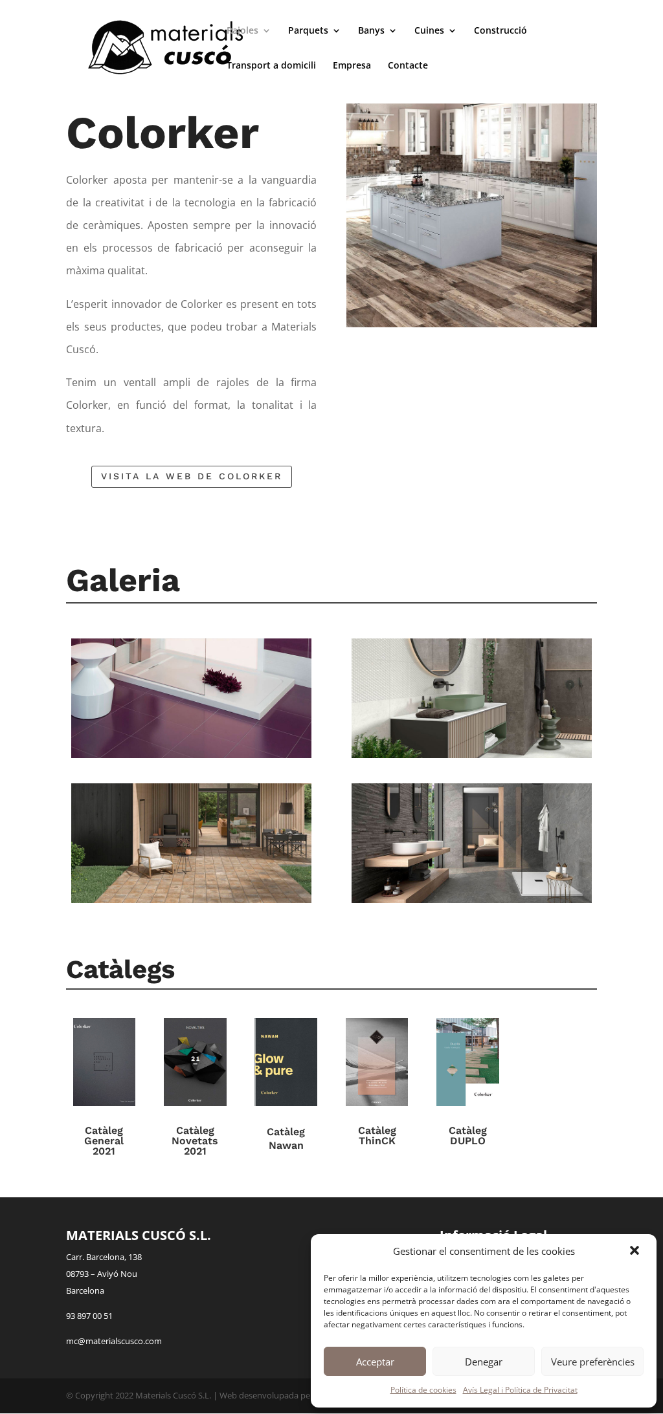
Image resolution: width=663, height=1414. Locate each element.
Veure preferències (593, 1361)
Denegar (483, 1361)
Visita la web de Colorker (191, 476)
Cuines (429, 31)
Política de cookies (423, 1389)
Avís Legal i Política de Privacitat (520, 1389)
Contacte (408, 66)
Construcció (500, 31)
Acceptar (375, 1361)
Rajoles (242, 31)
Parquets (308, 31)
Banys (371, 31)
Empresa (352, 66)
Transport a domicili (271, 66)
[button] (636, 1251)
